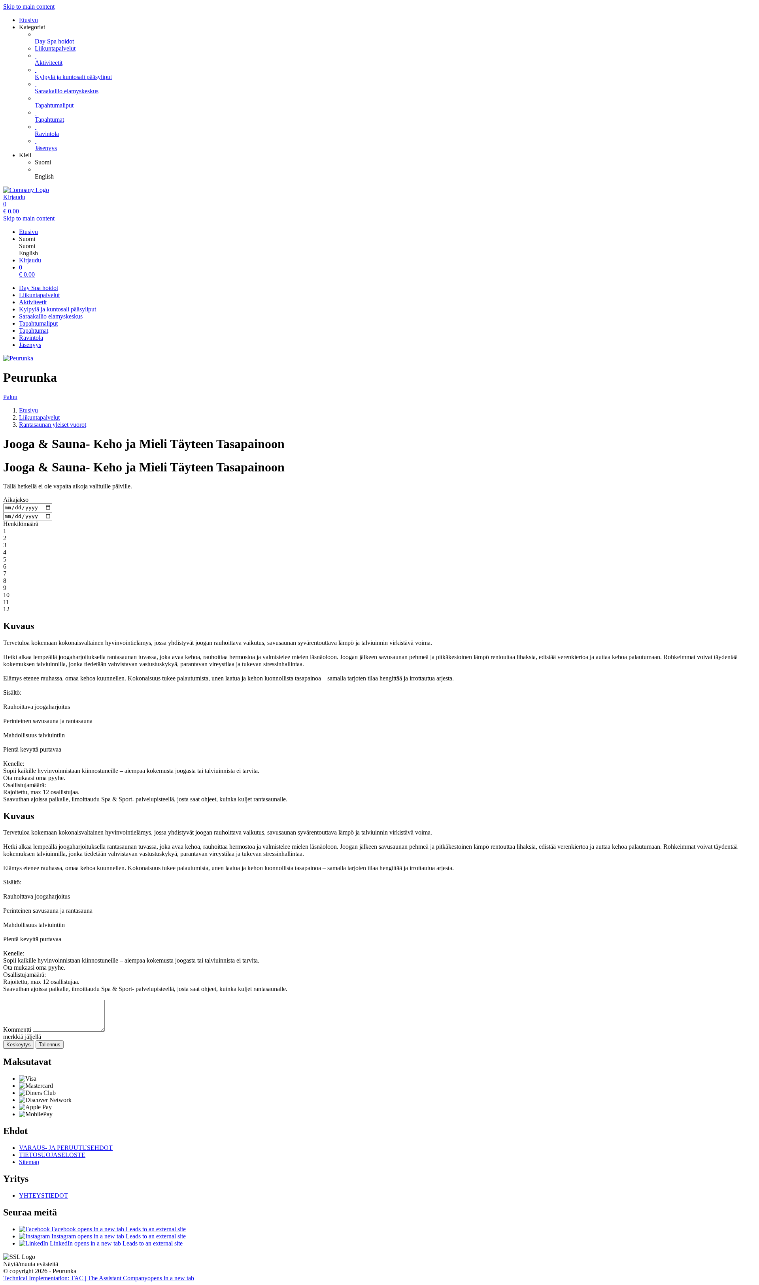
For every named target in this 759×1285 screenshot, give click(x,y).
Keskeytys (18, 1045)
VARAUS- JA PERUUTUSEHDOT (66, 1147)
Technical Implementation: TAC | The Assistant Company (98, 1278)
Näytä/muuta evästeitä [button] (30, 1264)
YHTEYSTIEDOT (43, 1195)
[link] (395, 162)
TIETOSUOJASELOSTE (52, 1154)
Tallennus (49, 1045)
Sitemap (29, 1162)
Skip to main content (29, 6)
